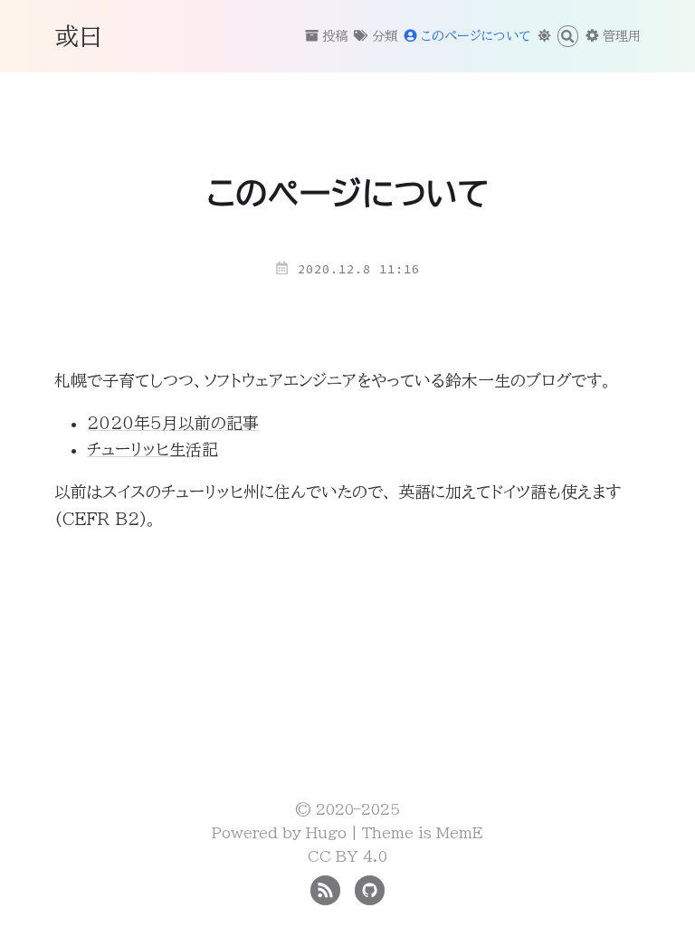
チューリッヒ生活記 (152, 449)
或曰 (78, 36)
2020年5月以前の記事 (173, 423)
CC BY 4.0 (347, 856)
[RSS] (325, 889)
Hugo (326, 833)
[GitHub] (370, 889)
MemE (459, 833)
